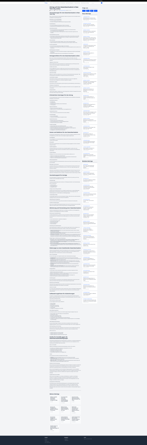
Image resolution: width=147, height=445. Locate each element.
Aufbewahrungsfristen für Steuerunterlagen (56, 332)
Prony (46, 3)
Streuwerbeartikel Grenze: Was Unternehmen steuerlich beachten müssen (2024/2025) (64, 399)
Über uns (49, 0)
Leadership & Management (70, 2)
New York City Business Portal (69, 200)
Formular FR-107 (52, 261)
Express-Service (74, 204)
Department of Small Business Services (61, 167)
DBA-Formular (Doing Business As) (76, 258)
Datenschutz (66, 440)
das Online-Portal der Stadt (72, 257)
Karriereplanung (62, 2)
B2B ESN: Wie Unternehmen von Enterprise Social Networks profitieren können (75, 409)
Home (51, 2)
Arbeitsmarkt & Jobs (77, 2)
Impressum (46, 0)
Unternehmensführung (56, 2)
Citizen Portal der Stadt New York (74, 161)
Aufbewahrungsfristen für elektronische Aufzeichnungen (58, 334)
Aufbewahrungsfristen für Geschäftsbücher (56, 333)
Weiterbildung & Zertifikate (85, 2)
